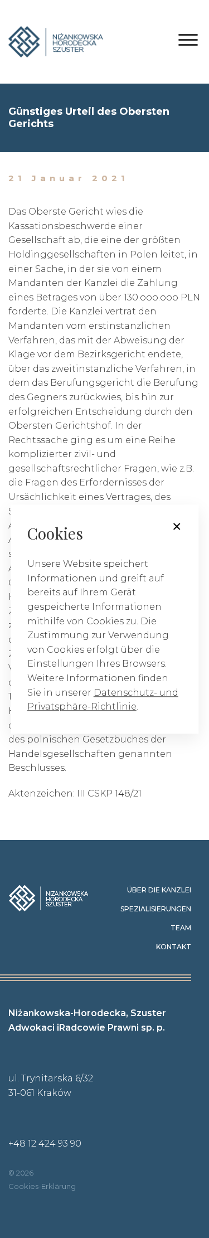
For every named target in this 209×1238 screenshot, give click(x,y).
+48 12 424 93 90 (44, 1143)
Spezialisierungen (155, 909)
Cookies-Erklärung (42, 1186)
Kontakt (173, 947)
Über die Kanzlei (159, 890)
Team (181, 928)
